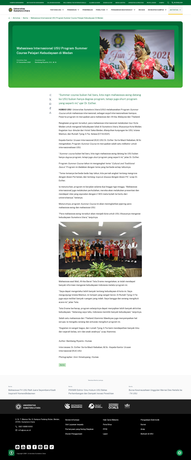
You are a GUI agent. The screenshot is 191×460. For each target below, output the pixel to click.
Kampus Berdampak (17, 2)
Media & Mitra (120, 2)
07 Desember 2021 (24, 62)
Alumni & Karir (94, 2)
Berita (25, 18)
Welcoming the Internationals (74, 2)
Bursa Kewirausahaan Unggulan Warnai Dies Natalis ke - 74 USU (155, 392)
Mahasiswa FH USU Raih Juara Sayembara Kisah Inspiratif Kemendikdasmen (32, 392)
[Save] (9, 18)
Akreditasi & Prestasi (136, 2)
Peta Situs (107, 424)
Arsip (143, 429)
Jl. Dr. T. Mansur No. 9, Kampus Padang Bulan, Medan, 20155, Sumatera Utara (37, 420)
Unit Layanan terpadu (74, 424)
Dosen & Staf (107, 2)
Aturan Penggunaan (73, 434)
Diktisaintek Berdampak (35, 2)
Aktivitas (16, 18)
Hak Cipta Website (110, 420)
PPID (105, 429)
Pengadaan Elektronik (150, 420)
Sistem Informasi (72, 420)
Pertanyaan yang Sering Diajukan (79, 429)
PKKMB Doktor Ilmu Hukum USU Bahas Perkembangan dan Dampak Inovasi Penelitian (91, 392)
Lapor (105, 434)
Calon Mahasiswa (53, 2)
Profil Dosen (151, 2)
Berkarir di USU (147, 434)
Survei (143, 424)
